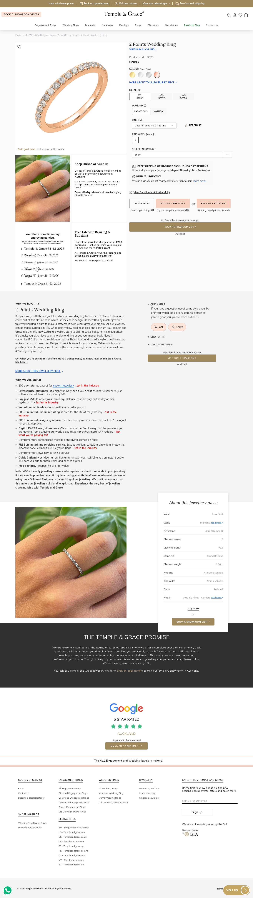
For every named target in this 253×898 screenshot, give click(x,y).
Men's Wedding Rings (110, 797)
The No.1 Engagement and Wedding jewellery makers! (128, 760)
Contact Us (23, 793)
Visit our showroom (181, 358)
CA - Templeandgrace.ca (71, 841)
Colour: (140, 69)
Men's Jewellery (147, 793)
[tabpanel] (70, 97)
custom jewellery (63, 385)
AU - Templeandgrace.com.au (74, 827)
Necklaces (107, 25)
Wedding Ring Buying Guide (32, 823)
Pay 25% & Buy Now (172, 203)
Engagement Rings (45, 25)
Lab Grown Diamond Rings (72, 811)
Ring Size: (137, 120)
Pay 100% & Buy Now (213, 203)
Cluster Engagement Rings (72, 807)
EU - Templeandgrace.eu (71, 864)
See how (20, 361)
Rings (138, 25)
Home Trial (142, 203)
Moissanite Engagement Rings (74, 802)
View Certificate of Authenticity (152, 192)
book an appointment (130, 670)
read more (216, 522)
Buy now (193, 608)
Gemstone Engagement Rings (74, 797)
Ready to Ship (192, 25)
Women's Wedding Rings (111, 793)
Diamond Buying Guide (30, 827)
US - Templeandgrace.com (72, 832)
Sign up (197, 812)
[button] (139, 90)
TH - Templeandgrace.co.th (72, 855)
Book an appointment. (96, 3)
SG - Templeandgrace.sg (71, 846)
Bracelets (90, 25)
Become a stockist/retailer (31, 797)
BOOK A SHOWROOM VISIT (179, 226)
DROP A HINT (158, 336)
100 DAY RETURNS (161, 344)
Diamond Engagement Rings (73, 793)
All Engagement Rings (70, 788)
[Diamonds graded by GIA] (192, 835)
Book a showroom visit (21, 14)
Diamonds (153, 25)
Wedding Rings (70, 25)
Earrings (124, 25)
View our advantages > (156, 3)
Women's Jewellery (149, 788)
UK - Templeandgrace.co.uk (72, 836)
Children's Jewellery (149, 797)
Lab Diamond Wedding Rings (113, 802)
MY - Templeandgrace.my (71, 860)
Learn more (199, 180)
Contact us (212, 25)
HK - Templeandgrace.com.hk (73, 850)
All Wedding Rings (108, 788)
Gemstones (171, 25)
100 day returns (128, 3)
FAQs (21, 788)
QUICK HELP (157, 304)
